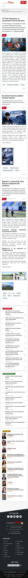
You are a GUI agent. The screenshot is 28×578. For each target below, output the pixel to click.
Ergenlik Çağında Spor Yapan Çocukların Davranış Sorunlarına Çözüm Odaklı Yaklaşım (15, 476)
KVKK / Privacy (11, 574)
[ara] (20, 565)
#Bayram (9, 295)
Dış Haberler (20, 554)
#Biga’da (4, 293)
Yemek (18, 550)
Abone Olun (14, 576)
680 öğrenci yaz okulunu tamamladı (14, 402)
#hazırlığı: (19, 293)
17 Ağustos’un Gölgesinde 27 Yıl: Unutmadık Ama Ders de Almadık (15, 469)
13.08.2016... (10, 483)
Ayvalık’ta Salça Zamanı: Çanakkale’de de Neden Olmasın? (15, 490)
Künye (5, 574)
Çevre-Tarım (7, 556)
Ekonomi (19, 545)
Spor (8, 10)
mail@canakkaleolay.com (16, 533)
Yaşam (5, 552)
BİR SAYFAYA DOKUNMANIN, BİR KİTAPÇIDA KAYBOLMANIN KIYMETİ (16, 456)
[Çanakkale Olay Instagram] (17, 516)
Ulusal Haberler (20, 552)
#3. (9, 293)
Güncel (5, 541)
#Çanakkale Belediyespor (8, 170)
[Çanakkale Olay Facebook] (11, 516)
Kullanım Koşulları (20, 574)
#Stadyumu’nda (17, 295)
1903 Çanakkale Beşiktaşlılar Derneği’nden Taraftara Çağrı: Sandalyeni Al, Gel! (12, 340)
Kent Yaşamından (8, 543)
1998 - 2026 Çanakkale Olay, (10, 572)
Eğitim (18, 543)
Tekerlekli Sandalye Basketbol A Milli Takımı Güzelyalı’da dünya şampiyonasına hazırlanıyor (14, 353)
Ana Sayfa (3, 10)
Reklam (8, 576)
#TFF (4, 84)
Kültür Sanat (19, 541)
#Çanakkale (5, 167)
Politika (6, 545)
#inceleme (5, 298)
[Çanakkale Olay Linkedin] (20, 516)
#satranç (17, 170)
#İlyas (4, 295)
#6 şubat (22, 84)
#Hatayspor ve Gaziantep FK (12, 84)
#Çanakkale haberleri (14, 167)
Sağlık (5, 554)
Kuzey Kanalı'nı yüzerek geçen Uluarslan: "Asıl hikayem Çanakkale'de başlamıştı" (14, 312)
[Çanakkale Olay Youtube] (14, 516)
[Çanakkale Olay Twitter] (7, 516)
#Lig (13, 293)
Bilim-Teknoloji (20, 548)
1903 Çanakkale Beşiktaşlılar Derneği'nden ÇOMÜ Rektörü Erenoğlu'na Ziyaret (12, 365)
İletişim (19, 576)
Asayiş (5, 550)
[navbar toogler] (3, 6)
